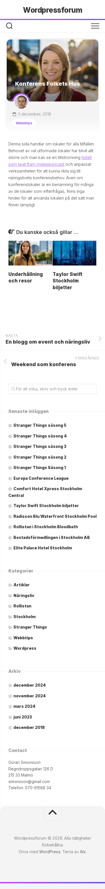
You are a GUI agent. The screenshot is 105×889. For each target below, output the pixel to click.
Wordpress (24, 648)
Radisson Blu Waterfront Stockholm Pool (55, 516)
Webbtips (24, 123)
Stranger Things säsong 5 (39, 425)
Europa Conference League (41, 478)
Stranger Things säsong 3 (39, 446)
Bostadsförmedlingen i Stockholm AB (51, 537)
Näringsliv (23, 595)
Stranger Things (30, 627)
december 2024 (29, 685)
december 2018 (29, 727)
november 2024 (29, 695)
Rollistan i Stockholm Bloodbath (45, 526)
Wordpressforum (52, 10)
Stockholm (24, 616)
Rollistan (22, 605)
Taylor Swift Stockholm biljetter (67, 281)
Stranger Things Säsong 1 (39, 467)
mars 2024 (24, 706)
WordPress (49, 851)
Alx (83, 851)
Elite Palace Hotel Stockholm (42, 547)
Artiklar (21, 584)
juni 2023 (22, 717)
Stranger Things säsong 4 (40, 436)
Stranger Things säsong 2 (39, 457)
